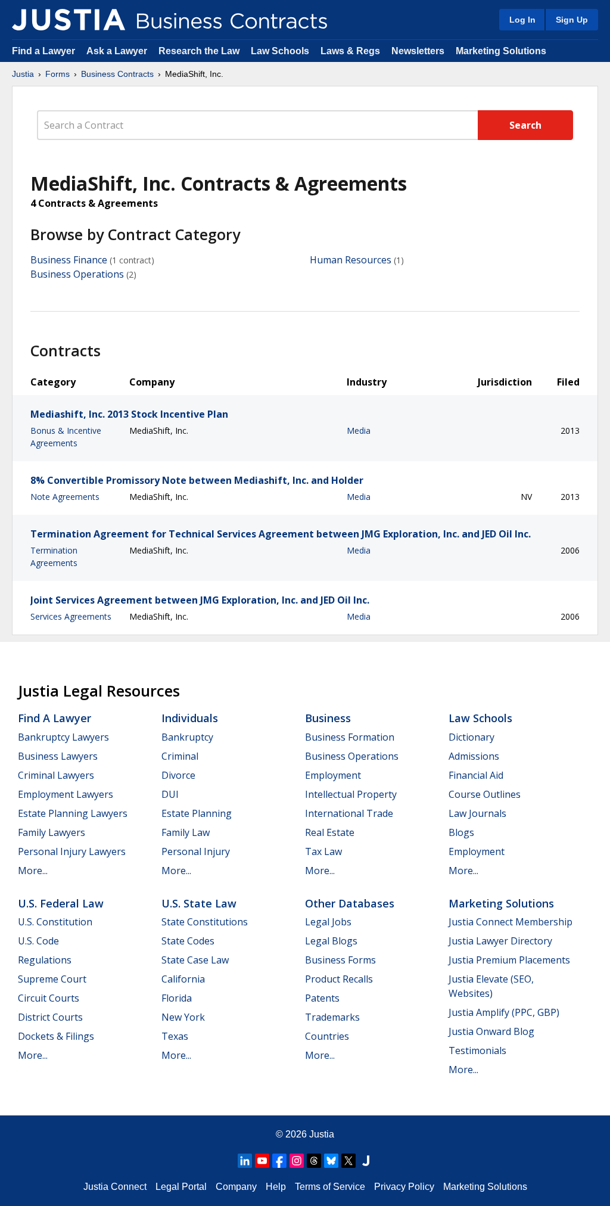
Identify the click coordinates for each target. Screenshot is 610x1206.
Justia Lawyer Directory (500, 940)
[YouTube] (262, 1161)
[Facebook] (279, 1161)
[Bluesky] (331, 1161)
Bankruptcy (187, 737)
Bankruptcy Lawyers (63, 737)
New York (183, 1017)
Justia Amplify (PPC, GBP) (504, 1012)
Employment (333, 775)
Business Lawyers (58, 756)
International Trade (349, 813)
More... (33, 870)
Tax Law (323, 851)
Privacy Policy (404, 1187)
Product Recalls (339, 979)
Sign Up (572, 19)
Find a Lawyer (43, 51)
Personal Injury (195, 851)
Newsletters (417, 51)
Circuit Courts (48, 998)
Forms (57, 74)
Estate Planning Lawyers (72, 813)
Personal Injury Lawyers (72, 851)
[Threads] (314, 1161)
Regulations (44, 959)
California (183, 979)
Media (359, 430)
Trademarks (332, 1017)
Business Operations (77, 274)
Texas (174, 1036)
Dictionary (471, 737)
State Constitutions (204, 921)
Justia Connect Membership (510, 921)
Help (276, 1187)
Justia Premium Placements (509, 959)
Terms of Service (330, 1187)
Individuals (189, 718)
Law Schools (280, 51)
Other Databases (349, 903)
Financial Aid (476, 775)
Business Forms (340, 959)
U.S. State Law (198, 903)
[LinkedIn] (245, 1161)
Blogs (461, 832)
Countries (327, 1036)
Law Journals (477, 813)
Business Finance (68, 259)
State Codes (187, 940)
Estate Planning (196, 813)
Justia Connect (115, 1187)
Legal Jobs (328, 921)
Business (328, 718)
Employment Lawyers (65, 794)
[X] (348, 1161)
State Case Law (195, 959)
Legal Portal (181, 1187)
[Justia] (68, 19)
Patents (322, 998)
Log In (522, 19)
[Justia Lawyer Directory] (366, 1161)
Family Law (185, 832)
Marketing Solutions (501, 51)
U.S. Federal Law (61, 903)
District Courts (50, 1017)
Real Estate (329, 832)
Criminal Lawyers (56, 775)
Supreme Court (52, 979)
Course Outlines (485, 794)
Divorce (178, 775)
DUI (170, 794)
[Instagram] (297, 1161)
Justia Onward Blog (491, 1031)
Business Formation (349, 737)
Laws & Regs (350, 51)
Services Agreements (70, 616)
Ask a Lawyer (118, 51)
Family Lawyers (51, 832)
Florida (176, 998)
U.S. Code (38, 940)
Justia (23, 74)
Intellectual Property (351, 794)
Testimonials (477, 1050)
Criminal (179, 756)
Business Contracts (117, 74)
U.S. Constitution (55, 921)
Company (236, 1187)
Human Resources (350, 259)
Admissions (474, 756)
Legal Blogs (331, 940)
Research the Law (198, 51)
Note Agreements (64, 496)
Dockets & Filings (56, 1036)
